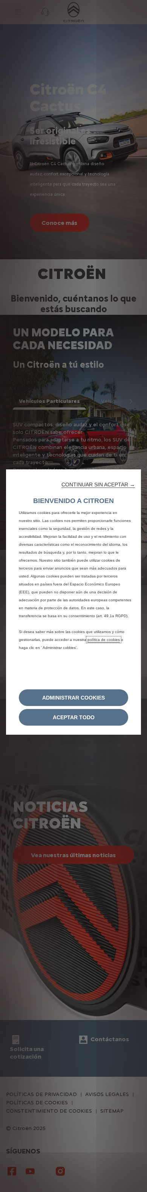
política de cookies (103, 640)
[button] (98, 484)
